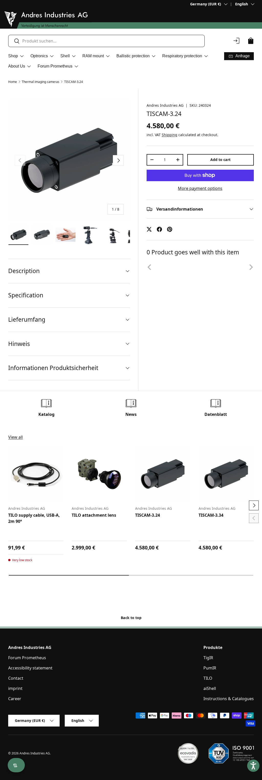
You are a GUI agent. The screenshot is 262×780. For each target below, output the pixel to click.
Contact (15, 678)
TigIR (208, 657)
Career (14, 698)
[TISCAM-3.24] (162, 474)
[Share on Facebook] (159, 229)
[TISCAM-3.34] (226, 474)
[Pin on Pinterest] (170, 229)
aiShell (209, 688)
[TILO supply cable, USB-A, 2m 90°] (35, 474)
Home (12, 82)
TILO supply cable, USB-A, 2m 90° (34, 518)
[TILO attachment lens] (99, 474)
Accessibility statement (30, 668)
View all (15, 437)
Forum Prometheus (27, 657)
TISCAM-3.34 (211, 515)
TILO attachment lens (94, 515)
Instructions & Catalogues (228, 698)
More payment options (200, 188)
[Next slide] (251, 267)
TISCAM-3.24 (73, 82)
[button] (250, 40)
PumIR (209, 668)
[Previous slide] (150, 267)
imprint (15, 688)
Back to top (131, 617)
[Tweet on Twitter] (149, 229)
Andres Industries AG (165, 105)
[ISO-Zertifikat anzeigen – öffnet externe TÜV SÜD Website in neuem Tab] (231, 753)
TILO (207, 678)
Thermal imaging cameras (40, 82)
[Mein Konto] (236, 40)
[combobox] (106, 41)
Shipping (169, 134)
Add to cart (220, 159)
